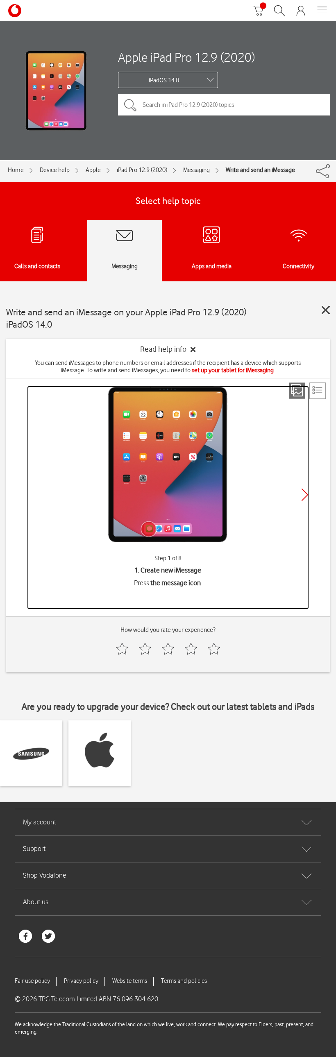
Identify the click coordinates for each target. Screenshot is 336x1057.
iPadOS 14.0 (164, 80)
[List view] (317, 391)
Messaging (196, 170)
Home (16, 170)
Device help (55, 170)
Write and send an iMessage (260, 170)
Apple (93, 170)
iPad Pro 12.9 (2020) (142, 170)
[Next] (305, 495)
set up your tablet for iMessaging (233, 370)
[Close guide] (326, 310)
